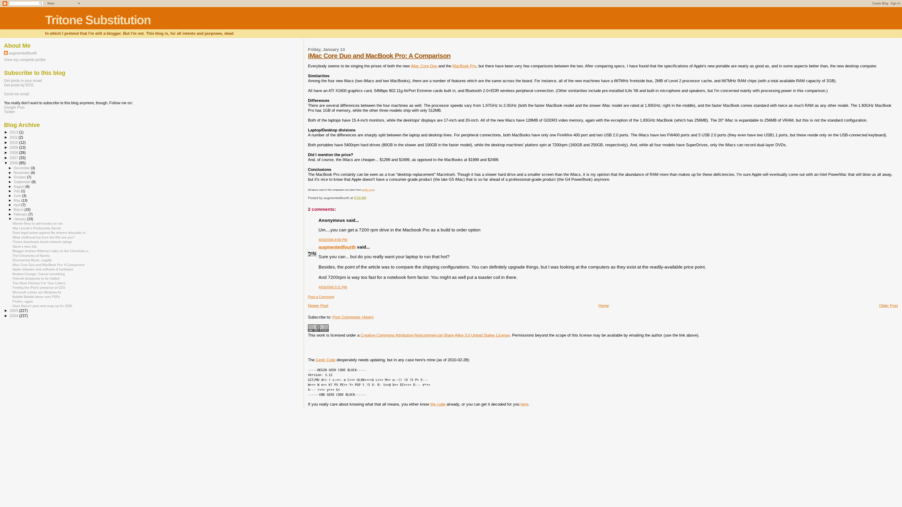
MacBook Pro (464, 66)
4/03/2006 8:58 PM (333, 240)
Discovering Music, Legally (32, 260)
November (22, 173)
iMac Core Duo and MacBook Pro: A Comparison (379, 55)
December (22, 168)
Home (604, 305)
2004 (14, 316)
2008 (14, 153)
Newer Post (318, 305)
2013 (14, 132)
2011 (14, 137)
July (17, 191)
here (524, 404)
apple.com (367, 189)
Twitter (9, 112)
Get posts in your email (23, 80)
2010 (14, 143)
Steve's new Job (24, 246)
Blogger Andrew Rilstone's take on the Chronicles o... (51, 251)
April (17, 205)
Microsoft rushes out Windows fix (36, 292)
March (19, 209)
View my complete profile (25, 60)
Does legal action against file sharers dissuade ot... (50, 232)
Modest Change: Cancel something (38, 274)
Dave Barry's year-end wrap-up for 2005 (42, 306)
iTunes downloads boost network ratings (42, 242)
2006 (14, 163)
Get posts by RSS (19, 85)
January (20, 219)
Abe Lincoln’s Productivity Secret (36, 228)
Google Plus (14, 107)
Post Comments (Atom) (353, 317)
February (21, 214)
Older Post (888, 305)
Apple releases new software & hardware (42, 269)
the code (437, 404)
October (20, 177)
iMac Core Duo (424, 66)
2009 (14, 148)
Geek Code (325, 359)
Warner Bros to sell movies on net (37, 223)
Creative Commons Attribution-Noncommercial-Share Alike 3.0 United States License (435, 335)
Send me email (16, 94)
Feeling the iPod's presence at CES (38, 287)
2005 (14, 311)
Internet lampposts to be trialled (35, 278)
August (19, 186)
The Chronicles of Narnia (31, 255)
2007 (14, 158)
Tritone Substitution (98, 20)
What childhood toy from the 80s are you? (43, 237)
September (22, 182)
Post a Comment (321, 297)
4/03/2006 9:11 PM (333, 287)
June (18, 196)
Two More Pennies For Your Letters (38, 283)
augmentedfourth (337, 247)
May (17, 200)
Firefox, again (22, 301)
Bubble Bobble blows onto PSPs (36, 297)
